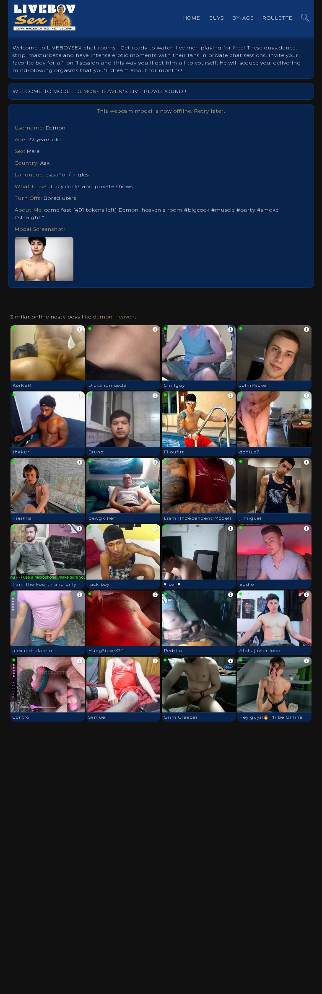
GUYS (216, 18)
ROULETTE (277, 18)
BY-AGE (243, 18)
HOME (191, 18)
